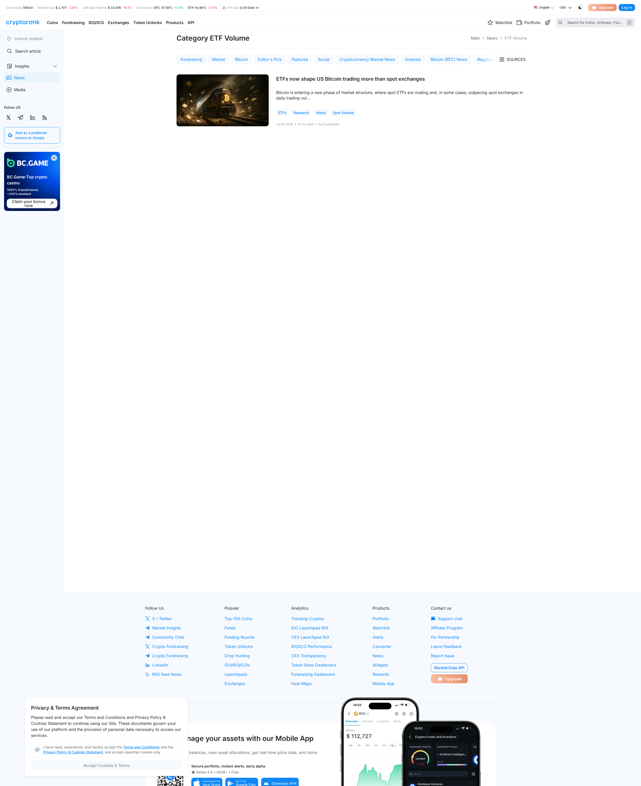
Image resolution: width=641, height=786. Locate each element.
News (492, 38)
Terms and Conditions (141, 747)
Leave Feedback (446, 646)
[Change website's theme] (580, 8)
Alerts (378, 637)
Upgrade (606, 7)
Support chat (450, 618)
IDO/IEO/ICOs (237, 664)
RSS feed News (166, 674)
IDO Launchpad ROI (309, 627)
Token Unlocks (239, 646)
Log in (627, 7)
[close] (54, 158)
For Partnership (445, 637)
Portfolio (381, 618)
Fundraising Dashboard (313, 674)
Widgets (380, 664)
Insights (22, 66)
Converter (382, 646)
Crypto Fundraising (170, 646)
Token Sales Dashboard (313, 664)
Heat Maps (301, 683)
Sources (516, 59)
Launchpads (236, 674)
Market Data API (449, 667)
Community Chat (168, 637)
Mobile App (383, 683)
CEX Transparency (308, 655)
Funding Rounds (240, 637)
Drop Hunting (237, 655)
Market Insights (166, 627)
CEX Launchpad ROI (310, 637)
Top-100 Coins (238, 618)
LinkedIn (160, 664)
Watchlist (381, 627)
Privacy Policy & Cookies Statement (73, 752)
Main (475, 38)
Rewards (381, 674)
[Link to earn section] (548, 23)
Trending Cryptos (307, 618)
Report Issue (442, 655)
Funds (230, 627)
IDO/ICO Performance (311, 646)
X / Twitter (162, 618)
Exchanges (235, 683)
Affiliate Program (447, 627)
